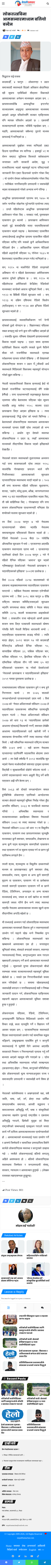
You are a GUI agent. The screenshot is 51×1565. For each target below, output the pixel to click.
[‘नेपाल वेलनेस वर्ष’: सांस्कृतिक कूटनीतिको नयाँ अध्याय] (38, 1269)
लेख (23, 1545)
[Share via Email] (23, 1201)
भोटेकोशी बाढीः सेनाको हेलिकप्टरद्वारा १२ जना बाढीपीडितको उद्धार (29, 1342)
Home (9, 1545)
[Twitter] (11, 37)
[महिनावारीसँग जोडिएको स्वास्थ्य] (38, 1246)
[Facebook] (5, 37)
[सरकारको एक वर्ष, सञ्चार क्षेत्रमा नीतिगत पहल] (12, 1269)
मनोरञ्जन (23, 1549)
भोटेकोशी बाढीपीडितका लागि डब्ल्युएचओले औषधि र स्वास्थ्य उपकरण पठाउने (31, 1330)
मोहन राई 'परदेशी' (11, 30)
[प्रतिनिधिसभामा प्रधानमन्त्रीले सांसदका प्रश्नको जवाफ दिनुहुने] (10, 1366)
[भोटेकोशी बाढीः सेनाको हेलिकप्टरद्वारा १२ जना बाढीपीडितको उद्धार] (10, 1343)
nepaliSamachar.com (25, 1538)
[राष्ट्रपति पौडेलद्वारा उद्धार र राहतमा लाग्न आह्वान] (10, 1320)
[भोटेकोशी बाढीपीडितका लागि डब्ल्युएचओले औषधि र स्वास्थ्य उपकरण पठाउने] (10, 1331)
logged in (13, 1298)
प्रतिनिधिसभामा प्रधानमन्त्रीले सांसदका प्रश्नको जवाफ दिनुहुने (32, 1364)
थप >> (41, 1549)
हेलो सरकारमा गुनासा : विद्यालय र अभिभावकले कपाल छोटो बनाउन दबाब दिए (33, 1354)
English (32, 1549)
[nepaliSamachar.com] (25, 3)
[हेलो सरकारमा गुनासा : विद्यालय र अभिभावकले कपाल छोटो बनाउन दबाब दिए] (10, 1354)
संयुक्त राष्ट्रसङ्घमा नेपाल (11, 1255)
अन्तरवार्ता (31, 1545)
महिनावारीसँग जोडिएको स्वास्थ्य (37, 1256)
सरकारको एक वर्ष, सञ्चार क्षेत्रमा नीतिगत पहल (12, 1279)
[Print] (29, 1201)
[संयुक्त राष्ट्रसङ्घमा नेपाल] (12, 1246)
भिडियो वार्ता (12, 1549)
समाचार (17, 1545)
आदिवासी (41, 1545)
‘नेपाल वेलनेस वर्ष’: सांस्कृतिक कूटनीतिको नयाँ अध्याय (38, 1281)
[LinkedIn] (17, 37)
